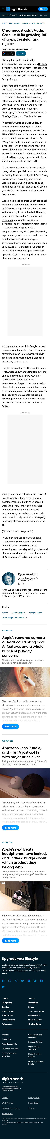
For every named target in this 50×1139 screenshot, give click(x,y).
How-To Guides (35, 1020)
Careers (5, 1097)
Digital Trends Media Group (14, 1122)
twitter (24, 584)
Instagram (9, 981)
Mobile (5, 612)
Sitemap (31, 1108)
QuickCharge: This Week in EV (14, 617)
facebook (19, 584)
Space (31, 1007)
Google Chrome (35, 612)
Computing (7, 1003)
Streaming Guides (36, 1011)
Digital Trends (14, 12)
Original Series (34, 1024)
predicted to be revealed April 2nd (20, 357)
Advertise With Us (9, 1044)
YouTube (22, 981)
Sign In (43, 9)
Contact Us (6, 1039)
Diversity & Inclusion (10, 1108)
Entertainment (8, 1020)
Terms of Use (7, 1113)
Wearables (33, 1003)
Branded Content (35, 1042)
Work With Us (7, 1103)
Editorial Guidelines (10, 1048)
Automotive (7, 1024)
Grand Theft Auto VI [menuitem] (9, 15)
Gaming (5, 1007)
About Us (6, 1035)
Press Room (33, 1103)
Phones (5, 998)
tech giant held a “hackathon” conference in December (23, 216)
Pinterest (35, 981)
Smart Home (7, 1015)
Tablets (31, 998)
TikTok (29, 981)
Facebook (3, 981)
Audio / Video (8, 1011)
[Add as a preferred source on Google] (8, 53)
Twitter (16, 981)
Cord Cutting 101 (18, 612)
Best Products (34, 1015)
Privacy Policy (34, 1097)
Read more (10, 726)
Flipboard (3, 987)
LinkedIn (41, 981)
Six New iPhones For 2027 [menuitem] (28, 15)
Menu (3, 9)
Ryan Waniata (9, 49)
